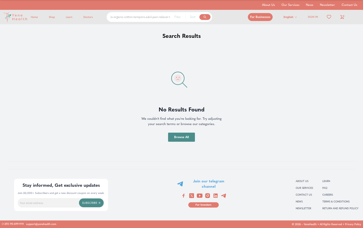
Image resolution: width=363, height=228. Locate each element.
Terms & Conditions (340, 201)
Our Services (290, 5)
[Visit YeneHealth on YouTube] (199, 195)
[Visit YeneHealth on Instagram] (207, 195)
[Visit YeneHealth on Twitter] (192, 195)
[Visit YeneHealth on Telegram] (223, 195)
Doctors (88, 17)
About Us (268, 5)
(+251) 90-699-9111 (13, 224)
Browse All (181, 137)
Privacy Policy (353, 224)
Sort (192, 17)
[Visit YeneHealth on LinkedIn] (215, 195)
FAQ (329, 187)
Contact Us (349, 5)
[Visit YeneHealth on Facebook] (183, 195)
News (309, 5)
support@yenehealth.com (41, 224)
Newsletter (327, 5)
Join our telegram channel (208, 184)
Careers (332, 194)
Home (34, 17)
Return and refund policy (340, 208)
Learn (69, 17)
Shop (52, 17)
